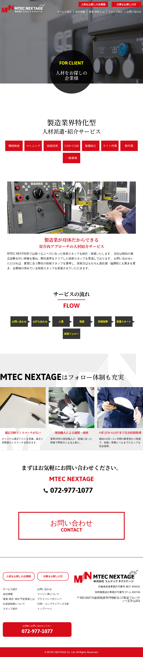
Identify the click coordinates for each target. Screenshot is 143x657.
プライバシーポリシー (49, 598)
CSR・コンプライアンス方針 (53, 603)
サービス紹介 (10, 589)
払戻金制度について (14, 603)
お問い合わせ (44, 589)
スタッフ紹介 (10, 608)
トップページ (44, 608)
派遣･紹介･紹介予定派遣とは (19, 598)
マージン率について (48, 594)
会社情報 (8, 594)
